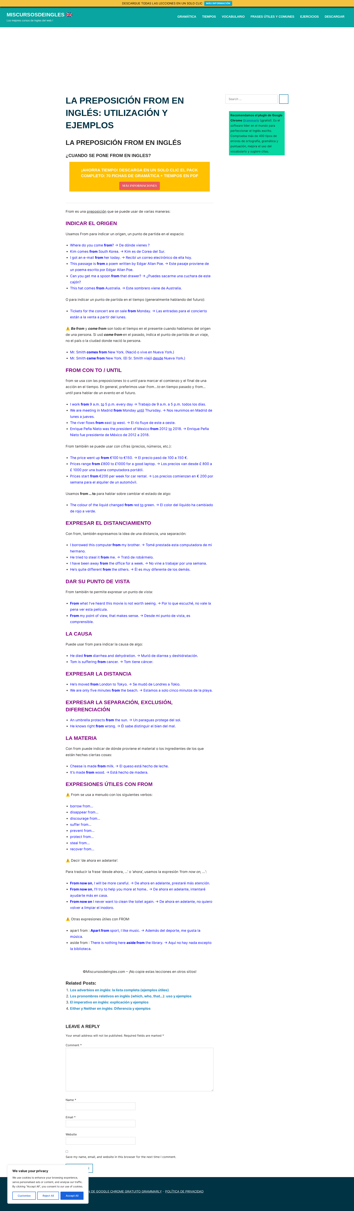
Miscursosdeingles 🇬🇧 (39, 15)
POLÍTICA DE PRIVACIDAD (184, 1191)
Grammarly (251, 120)
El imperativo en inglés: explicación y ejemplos (109, 1002)
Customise (24, 1195)
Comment (74, 1045)
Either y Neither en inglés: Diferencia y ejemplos (110, 1008)
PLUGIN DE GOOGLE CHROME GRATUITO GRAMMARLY (120, 1191)
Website (71, 1134)
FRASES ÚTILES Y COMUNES (272, 16)
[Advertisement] (177, 55)
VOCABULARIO (233, 16)
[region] (47, 1184)
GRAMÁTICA (186, 16)
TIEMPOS (209, 16)
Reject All (48, 1195)
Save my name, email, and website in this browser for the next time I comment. (121, 1157)
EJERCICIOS (309, 16)
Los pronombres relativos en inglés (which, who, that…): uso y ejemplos (131, 996)
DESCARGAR (334, 16)
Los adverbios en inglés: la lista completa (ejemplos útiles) (119, 990)
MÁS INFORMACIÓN (218, 3)
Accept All (72, 1195)
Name (71, 1100)
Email (71, 1117)
